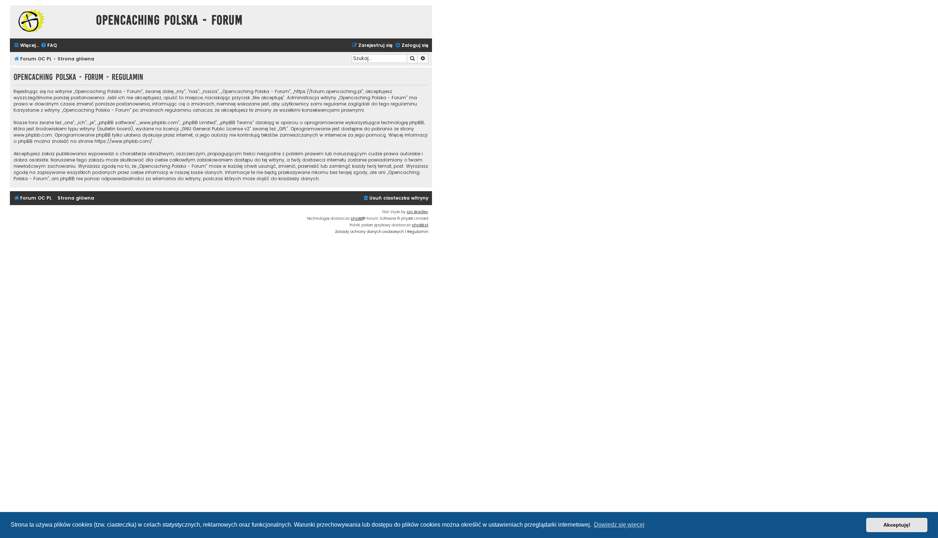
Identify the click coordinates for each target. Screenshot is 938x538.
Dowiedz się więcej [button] (619, 525)
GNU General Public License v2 (216, 129)
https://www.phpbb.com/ (123, 141)
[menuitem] (49, 46)
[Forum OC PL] (51, 20)
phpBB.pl (420, 225)
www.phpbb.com (33, 135)
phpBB (357, 218)
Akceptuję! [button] (897, 525)
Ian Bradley (417, 212)
